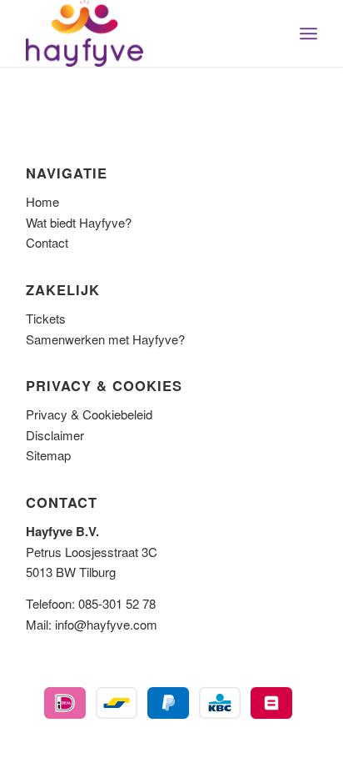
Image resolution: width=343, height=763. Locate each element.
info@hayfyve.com (106, 624)
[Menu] (308, 33)
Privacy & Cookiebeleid (89, 414)
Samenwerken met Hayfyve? (105, 339)
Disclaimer (55, 435)
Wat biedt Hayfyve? (79, 222)
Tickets (46, 318)
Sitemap (48, 455)
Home (42, 201)
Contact (47, 242)
